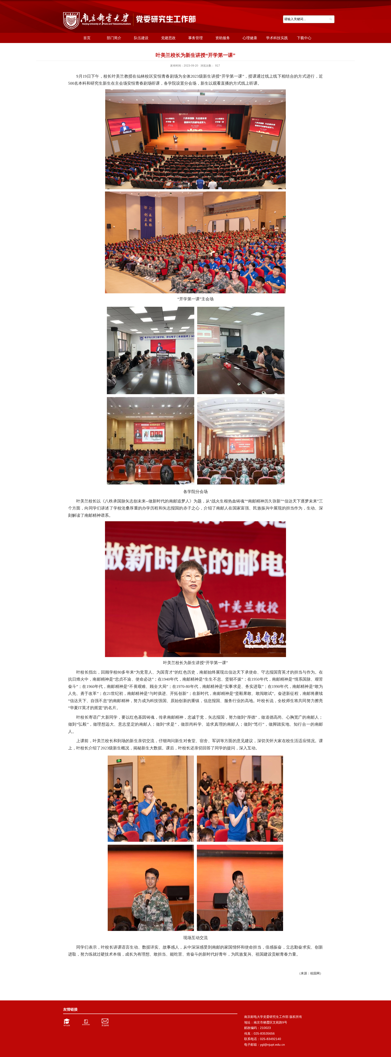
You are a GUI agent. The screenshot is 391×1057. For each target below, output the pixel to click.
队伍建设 (141, 38)
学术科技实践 (277, 38)
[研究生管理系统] (87, 1022)
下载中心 (304, 38)
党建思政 (168, 38)
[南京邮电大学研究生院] (68, 1022)
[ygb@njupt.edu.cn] (106, 1022)
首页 (87, 38)
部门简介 (114, 38)
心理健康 (250, 38)
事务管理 (195, 38)
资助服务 (222, 38)
